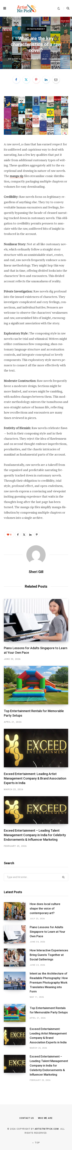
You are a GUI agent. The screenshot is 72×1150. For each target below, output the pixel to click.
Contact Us (26, 1118)
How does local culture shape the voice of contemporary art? (45, 908)
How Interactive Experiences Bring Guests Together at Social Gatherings (49, 955)
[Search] (66, 8)
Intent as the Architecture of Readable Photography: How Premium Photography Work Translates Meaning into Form (49, 982)
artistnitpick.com (47, 1129)
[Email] (56, 79)
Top (37, 1142)
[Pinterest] (36, 79)
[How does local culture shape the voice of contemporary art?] (17, 911)
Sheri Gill (18, 59)
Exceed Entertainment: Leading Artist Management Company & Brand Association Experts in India (35, 778)
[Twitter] (26, 79)
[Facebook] (16, 79)
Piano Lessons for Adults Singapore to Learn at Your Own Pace (47, 931)
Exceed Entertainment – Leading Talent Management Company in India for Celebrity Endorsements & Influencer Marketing (35, 835)
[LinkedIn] (46, 79)
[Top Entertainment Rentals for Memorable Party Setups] (36, 685)
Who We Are (45, 1118)
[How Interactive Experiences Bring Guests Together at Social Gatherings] (17, 957)
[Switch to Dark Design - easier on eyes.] (59, 8)
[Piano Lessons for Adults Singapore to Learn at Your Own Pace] (36, 620)
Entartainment (36, 29)
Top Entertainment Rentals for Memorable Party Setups (49, 1010)
